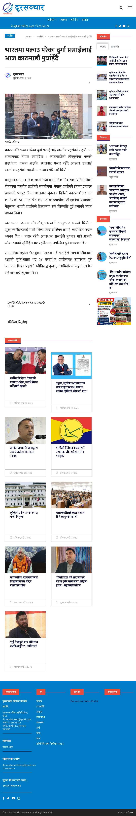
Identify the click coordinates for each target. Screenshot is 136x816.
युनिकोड (85, 20)
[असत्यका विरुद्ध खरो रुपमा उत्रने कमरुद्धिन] (102, 149)
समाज (39, 712)
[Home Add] (114, 311)
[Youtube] (14, 798)
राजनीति (40, 37)
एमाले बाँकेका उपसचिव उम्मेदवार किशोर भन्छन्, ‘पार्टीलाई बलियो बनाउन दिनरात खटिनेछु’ (119, 196)
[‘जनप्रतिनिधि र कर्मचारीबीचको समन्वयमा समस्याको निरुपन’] (102, 231)
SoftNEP (129, 812)
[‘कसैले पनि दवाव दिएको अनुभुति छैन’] (102, 257)
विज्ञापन (64, 20)
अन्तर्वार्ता (103, 219)
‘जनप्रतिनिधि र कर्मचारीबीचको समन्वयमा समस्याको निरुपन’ (119, 234)
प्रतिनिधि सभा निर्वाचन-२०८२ (50, 744)
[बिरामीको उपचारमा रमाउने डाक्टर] (102, 171)
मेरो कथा (103, 137)
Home (29, 37)
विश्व (38, 733)
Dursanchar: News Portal (84, 701)
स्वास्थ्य (39, 722)
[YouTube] (125, 26)
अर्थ (38, 728)
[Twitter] (121, 26)
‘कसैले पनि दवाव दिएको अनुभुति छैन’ (120, 256)
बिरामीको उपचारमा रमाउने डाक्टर (119, 170)
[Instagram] (129, 26)
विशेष (39, 701)
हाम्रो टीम (74, 20)
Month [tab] (115, 46)
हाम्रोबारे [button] (51, 20)
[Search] (122, 8)
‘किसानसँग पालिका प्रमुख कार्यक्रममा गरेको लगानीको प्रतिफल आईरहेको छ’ (120, 280)
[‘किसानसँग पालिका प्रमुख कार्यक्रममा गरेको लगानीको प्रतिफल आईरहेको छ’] (102, 275)
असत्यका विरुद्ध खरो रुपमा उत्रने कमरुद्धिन (118, 150)
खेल (38, 738)
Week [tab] (103, 46)
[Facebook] (117, 26)
